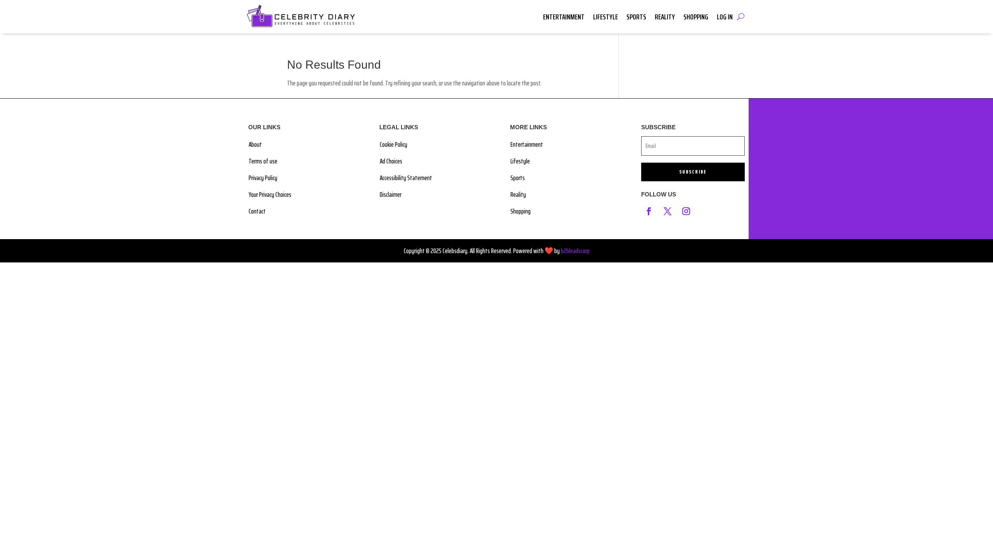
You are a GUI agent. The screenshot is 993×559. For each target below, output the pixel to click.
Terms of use (263, 161)
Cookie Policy (393, 144)
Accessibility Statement (406, 177)
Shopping (695, 16)
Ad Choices (391, 161)
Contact (257, 211)
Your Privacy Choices (270, 194)
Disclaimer (390, 194)
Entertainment (564, 16)
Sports (636, 16)
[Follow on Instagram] (686, 211)
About (255, 144)
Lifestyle (605, 16)
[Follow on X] (667, 211)
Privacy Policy (263, 177)
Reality (665, 16)
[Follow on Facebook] (649, 211)
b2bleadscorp (575, 250)
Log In (725, 16)
